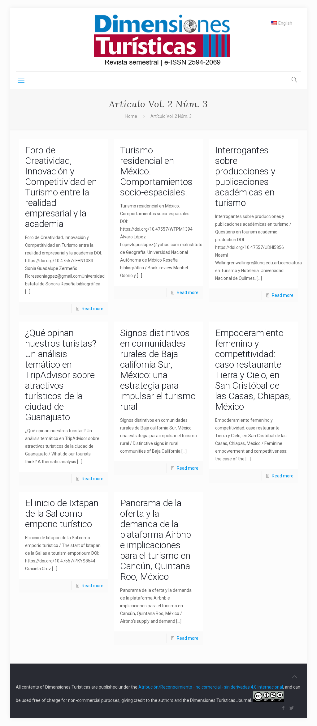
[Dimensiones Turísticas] (158, 39)
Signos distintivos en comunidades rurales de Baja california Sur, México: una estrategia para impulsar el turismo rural (158, 369)
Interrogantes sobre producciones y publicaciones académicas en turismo (245, 176)
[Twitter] (292, 708)
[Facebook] (283, 708)
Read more (92, 308)
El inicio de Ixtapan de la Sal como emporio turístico (61, 513)
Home (131, 116)
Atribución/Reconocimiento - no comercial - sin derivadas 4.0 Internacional (210, 687)
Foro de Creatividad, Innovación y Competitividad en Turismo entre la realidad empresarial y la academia (61, 187)
